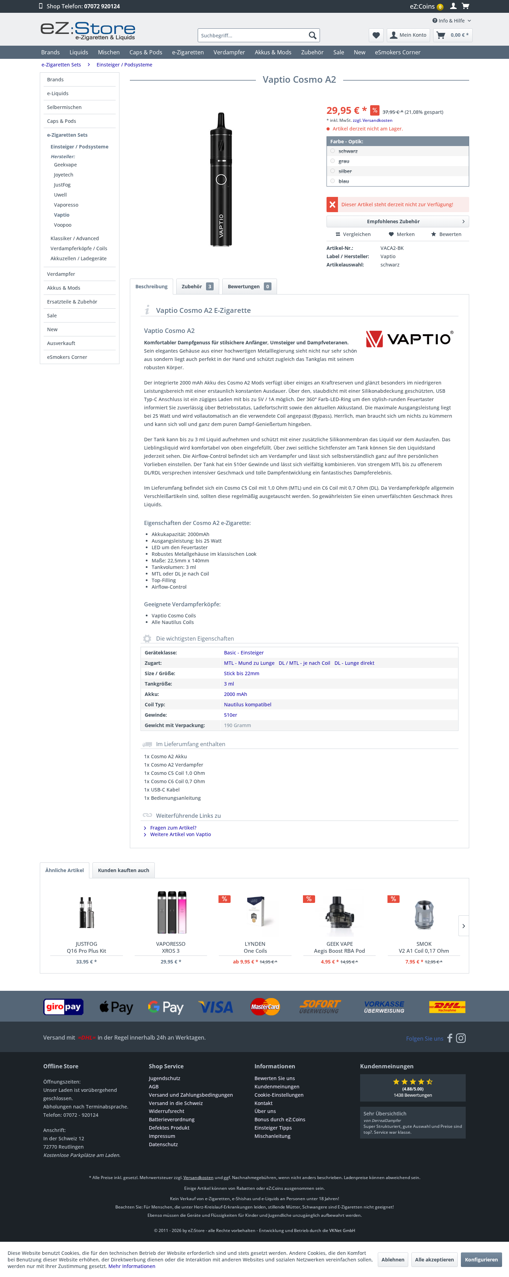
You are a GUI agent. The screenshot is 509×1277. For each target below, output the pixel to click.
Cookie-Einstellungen (279, 1095)
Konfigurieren (481, 1259)
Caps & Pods (61, 121)
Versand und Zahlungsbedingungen (191, 1095)
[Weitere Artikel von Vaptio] (410, 343)
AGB (154, 1086)
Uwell (60, 194)
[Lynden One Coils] (255, 912)
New (52, 329)
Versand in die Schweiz (176, 1103)
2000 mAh (235, 694)
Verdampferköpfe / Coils (79, 248)
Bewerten (450, 234)
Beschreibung (151, 286)
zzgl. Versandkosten (373, 120)
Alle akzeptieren (434, 1259)
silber (345, 171)
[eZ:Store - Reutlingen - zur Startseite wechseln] (88, 31)
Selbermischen (64, 107)
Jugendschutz (164, 1078)
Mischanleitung (272, 1136)
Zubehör (196, 286)
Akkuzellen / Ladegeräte (79, 258)
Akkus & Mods (63, 287)
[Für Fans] (450, 1038)
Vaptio (62, 214)
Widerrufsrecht (166, 1111)
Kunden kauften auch (123, 870)
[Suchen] (312, 35)
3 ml (229, 683)
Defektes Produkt (169, 1127)
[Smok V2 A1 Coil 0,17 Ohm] (424, 912)
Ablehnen (393, 1259)
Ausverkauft (61, 343)
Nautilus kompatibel (247, 704)
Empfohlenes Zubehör (393, 221)
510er (230, 715)
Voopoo (62, 224)
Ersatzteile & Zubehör (72, 301)
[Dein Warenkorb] (465, 6)
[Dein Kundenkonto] (453, 6)
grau (344, 161)
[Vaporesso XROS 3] (171, 912)
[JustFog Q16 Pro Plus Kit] (86, 912)
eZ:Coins (425, 6)
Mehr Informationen (131, 1266)
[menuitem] (427, 6)
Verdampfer (61, 274)
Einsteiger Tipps (273, 1127)
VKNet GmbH (342, 1230)
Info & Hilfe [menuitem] (451, 20)
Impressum (162, 1136)
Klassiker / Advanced (75, 238)
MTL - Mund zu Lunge (249, 663)
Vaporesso (66, 204)
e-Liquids (58, 93)
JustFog (62, 184)
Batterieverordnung (172, 1119)
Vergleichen (356, 234)
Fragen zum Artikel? (172, 827)
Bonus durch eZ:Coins (279, 1119)
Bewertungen (248, 286)
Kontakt (263, 1103)
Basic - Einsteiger (244, 652)
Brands (55, 79)
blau (344, 181)
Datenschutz (163, 1144)
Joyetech (63, 174)
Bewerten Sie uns (274, 1078)
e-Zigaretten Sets (67, 135)
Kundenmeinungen (277, 1086)
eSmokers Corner (67, 357)
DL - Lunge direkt (354, 663)
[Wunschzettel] (376, 35)
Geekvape (65, 164)
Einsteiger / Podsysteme (79, 146)
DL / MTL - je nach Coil (304, 663)
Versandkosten (199, 1177)
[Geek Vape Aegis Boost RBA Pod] (339, 912)
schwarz (348, 151)
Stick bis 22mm (241, 673)
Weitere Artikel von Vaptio (180, 834)
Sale (52, 315)
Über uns (265, 1111)
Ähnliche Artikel (64, 870)
